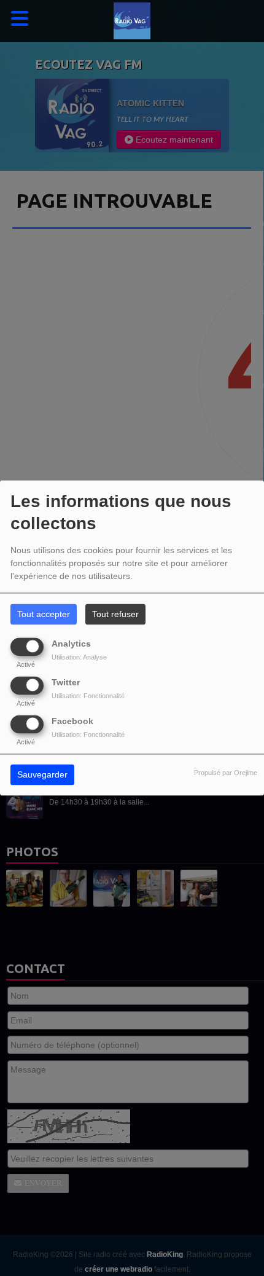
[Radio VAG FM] (132, 21)
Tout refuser (115, 615)
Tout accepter (43, 615)
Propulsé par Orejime (225, 773)
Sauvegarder (42, 775)
